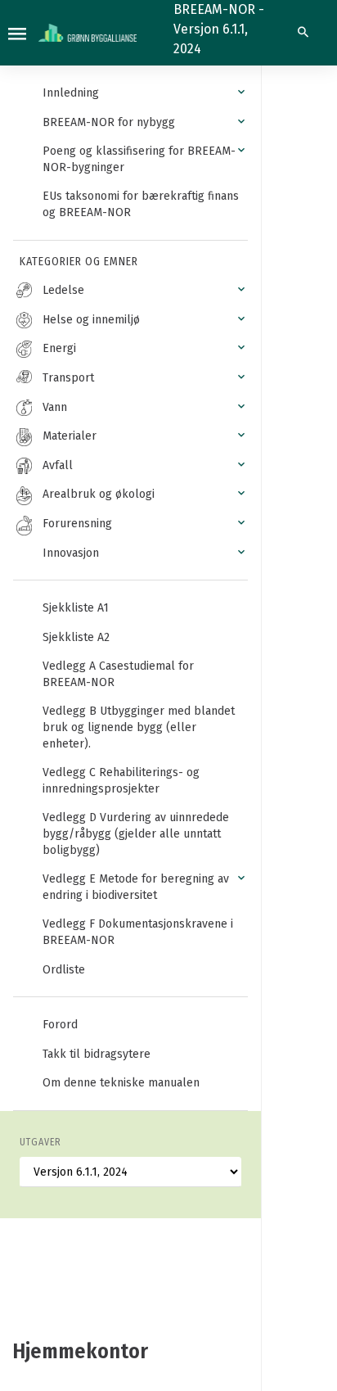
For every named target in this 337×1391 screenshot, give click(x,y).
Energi (59, 348)
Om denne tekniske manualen (121, 1083)
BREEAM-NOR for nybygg (109, 122)
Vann (55, 407)
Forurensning (77, 524)
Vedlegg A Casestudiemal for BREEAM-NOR (118, 674)
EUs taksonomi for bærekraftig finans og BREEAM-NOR (141, 204)
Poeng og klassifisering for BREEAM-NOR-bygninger (139, 159)
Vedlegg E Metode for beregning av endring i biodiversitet (136, 887)
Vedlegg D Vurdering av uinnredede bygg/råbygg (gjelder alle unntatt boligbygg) (136, 833)
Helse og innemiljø (91, 320)
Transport (68, 378)
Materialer (70, 436)
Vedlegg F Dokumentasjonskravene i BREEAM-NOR (138, 932)
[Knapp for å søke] (303, 33)
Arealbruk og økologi (99, 494)
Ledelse (63, 290)
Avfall (58, 465)
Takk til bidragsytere (97, 1054)
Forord (60, 1025)
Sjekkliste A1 (76, 608)
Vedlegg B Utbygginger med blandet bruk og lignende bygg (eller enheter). (139, 727)
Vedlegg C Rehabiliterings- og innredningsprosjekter (121, 781)
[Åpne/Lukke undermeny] (241, 92)
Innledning (71, 93)
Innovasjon (71, 553)
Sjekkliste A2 (76, 637)
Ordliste (64, 970)
